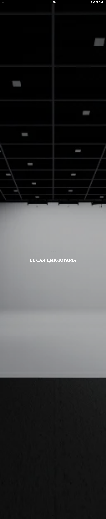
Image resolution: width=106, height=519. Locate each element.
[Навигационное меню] (3, 2)
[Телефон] (91, 2)
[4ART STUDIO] (94, 2)
